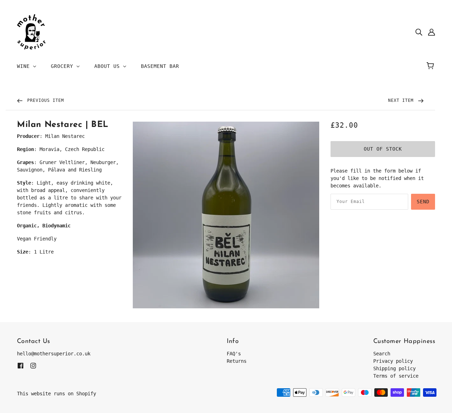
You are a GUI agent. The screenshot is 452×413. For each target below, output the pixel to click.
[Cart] (431, 66)
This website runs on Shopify (56, 393)
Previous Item (44, 100)
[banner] (31, 31)
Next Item (402, 100)
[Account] (431, 32)
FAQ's (234, 353)
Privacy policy (393, 361)
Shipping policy (394, 368)
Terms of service (395, 376)
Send (423, 201)
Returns (236, 361)
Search (381, 353)
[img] (418, 32)
